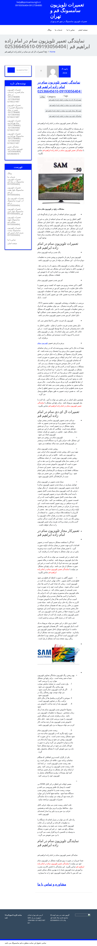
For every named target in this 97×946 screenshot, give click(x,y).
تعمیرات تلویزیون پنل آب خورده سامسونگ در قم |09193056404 (15, 202)
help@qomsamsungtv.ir (29, 2)
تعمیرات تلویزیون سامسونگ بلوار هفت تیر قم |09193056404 (15, 191)
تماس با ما (71, 30)
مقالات (42, 97)
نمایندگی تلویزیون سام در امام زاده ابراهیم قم (65, 116)
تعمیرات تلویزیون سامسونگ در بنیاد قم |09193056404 (15, 181)
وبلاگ (49, 30)
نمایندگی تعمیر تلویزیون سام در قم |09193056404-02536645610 (15, 150)
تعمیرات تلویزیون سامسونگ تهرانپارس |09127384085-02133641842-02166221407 (15, 138)
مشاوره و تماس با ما (51, 884)
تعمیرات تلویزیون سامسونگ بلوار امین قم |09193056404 (15, 211)
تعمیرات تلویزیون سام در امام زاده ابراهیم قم (65, 105)
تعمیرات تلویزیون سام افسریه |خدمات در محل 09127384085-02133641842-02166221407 (15, 96)
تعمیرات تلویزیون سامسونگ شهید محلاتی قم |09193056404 (14, 221)
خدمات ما (58, 30)
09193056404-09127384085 (28, 5)
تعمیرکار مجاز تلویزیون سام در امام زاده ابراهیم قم (63, 111)
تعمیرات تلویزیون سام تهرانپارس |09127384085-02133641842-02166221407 (14, 125)
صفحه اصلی (83, 30)
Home (52, 51)
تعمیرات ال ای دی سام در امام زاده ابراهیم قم (65, 100)
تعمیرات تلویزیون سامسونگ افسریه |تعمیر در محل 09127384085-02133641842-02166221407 (15, 111)
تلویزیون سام (42, 343)
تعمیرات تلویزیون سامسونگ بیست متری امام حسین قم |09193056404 (15, 231)
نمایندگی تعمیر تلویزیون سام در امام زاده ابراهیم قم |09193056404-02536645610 (59, 87)
